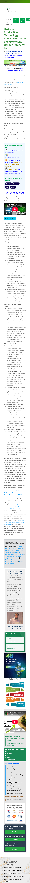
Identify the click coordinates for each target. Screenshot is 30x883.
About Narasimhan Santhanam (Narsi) (15, 571)
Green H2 (22, 19)
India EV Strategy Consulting (12, 872)
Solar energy (10, 765)
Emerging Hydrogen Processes (13, 54)
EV (7, 754)
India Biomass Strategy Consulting (14, 875)
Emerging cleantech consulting (15, 774)
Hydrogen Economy (9, 56)
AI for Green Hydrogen (17, 553)
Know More (15, 830)
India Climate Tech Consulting (12, 866)
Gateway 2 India (13, 168)
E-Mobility (8, 183)
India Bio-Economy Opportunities (15, 798)
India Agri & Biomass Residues (14, 835)
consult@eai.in (11, 647)
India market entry (11, 758)
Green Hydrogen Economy (13, 785)
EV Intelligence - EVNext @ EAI (14, 781)
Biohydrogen (9, 551)
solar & (13, 163)
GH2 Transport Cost (17, 549)
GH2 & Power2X (10, 555)
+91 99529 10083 (11, 640)
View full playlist (10, 217)
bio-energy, (16, 161)
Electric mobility (11, 768)
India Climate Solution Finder (14, 792)
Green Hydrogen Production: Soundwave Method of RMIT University (15, 506)
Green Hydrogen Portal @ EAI (15, 68)
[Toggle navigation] (5, 1)
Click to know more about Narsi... (15, 626)
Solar (7, 186)
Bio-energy (16, 19)
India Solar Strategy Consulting (13, 869)
